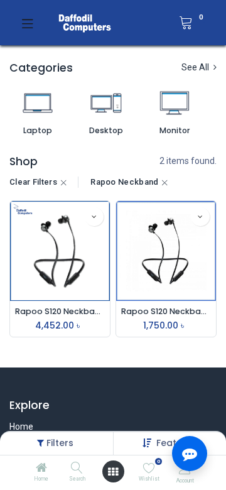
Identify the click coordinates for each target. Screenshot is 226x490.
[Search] (77, 469)
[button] (94, 216)
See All (196, 67)
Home (21, 427)
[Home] (41, 469)
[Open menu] (113, 471)
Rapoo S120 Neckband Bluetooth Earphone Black (60, 311)
